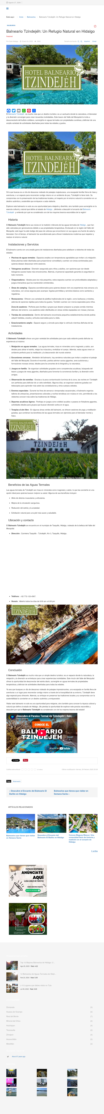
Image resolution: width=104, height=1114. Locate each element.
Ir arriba (94, 851)
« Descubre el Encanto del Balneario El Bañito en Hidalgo (28, 792)
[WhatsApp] (24, 110)
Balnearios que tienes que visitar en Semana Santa (20, 837)
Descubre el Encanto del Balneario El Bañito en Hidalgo (51, 836)
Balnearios (11, 25)
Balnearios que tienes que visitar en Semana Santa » (71, 792)
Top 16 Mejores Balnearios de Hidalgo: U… (37, 962)
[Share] (34, 110)
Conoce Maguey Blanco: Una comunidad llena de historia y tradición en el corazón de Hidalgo (82, 838)
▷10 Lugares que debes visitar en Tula (35, 985)
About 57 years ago (18, 1056)
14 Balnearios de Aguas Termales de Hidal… (38, 974)
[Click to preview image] (52, 74)
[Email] (18, 110)
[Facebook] (8, 110)
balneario (17, 781)
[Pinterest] (29, 110)
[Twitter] (13, 110)
